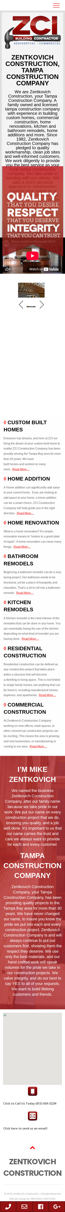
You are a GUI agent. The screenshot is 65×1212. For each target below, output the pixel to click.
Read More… (20, 469)
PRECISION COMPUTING (43, 1198)
